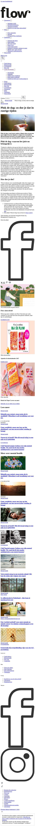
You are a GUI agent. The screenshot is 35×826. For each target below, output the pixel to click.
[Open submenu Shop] (8, 30)
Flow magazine (11, 33)
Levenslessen (4, 442)
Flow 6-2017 (29, 212)
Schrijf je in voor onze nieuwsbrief (16, 28)
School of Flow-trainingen (14, 36)
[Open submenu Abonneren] (11, 20)
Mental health (8, 100)
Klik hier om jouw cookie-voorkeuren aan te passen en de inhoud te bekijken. (16, 818)
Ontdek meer (4, 361)
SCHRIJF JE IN (5, 319)
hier (5, 211)
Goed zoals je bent (12, 46)
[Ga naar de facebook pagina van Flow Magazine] (17, 747)
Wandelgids (10, 72)
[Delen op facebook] (17, 280)
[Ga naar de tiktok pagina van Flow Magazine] (2, 787)
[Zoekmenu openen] (3, 58)
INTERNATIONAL (13, 25)
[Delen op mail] (9, 283)
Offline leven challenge (13, 75)
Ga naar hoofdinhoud (6, 1)
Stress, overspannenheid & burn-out (10, 618)
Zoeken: (3, 98)
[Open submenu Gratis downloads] (14, 69)
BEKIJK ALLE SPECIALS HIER (10, 403)
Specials (9, 34)
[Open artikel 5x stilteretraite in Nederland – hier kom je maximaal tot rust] (13, 591)
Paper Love (10, 45)
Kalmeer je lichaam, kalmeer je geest (17, 48)
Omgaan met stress (12, 40)
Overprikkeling (5, 644)
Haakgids (10, 74)
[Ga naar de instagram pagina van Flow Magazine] (17, 781)
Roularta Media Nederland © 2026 (10, 809)
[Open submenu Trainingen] (11, 37)
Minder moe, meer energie (14, 49)
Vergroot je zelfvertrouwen (14, 51)
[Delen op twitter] (2, 283)
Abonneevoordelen (12, 26)
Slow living (4, 594)
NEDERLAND (11, 23)
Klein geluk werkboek (13, 77)
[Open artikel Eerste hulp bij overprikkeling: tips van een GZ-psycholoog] (13, 641)
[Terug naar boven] (2, 812)
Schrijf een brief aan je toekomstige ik (17, 78)
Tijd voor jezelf (11, 43)
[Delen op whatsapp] (4, 283)
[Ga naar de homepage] (15, 17)
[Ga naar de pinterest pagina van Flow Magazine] (2, 784)
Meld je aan (4, 55)
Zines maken (10, 42)
